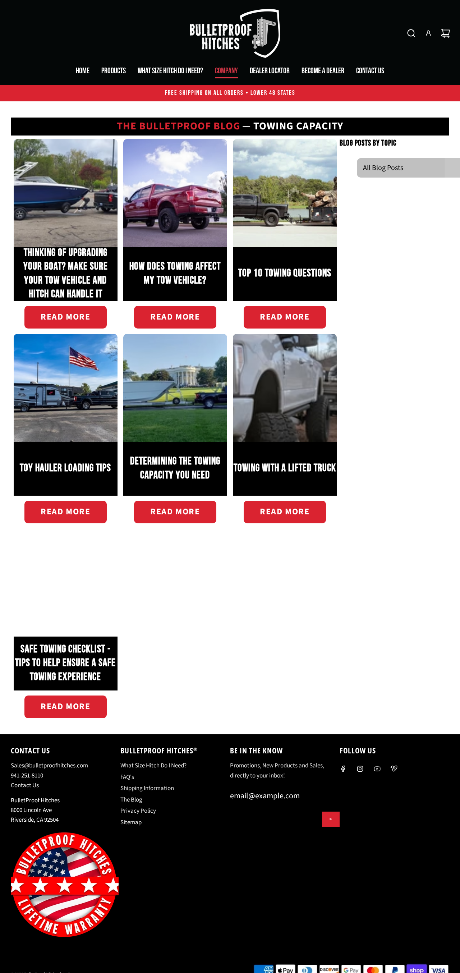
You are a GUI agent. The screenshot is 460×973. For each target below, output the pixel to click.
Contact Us (25, 785)
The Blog (131, 799)
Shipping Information (147, 788)
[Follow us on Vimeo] (394, 769)
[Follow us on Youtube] (377, 769)
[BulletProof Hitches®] (230, 33)
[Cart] (445, 33)
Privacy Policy (138, 811)
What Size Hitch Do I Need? (153, 765)
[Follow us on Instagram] (360, 769)
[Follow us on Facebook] (343, 769)
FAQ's (127, 777)
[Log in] (428, 33)
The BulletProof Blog (178, 126)
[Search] (411, 33)
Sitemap (131, 822)
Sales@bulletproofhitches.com (49, 765)
